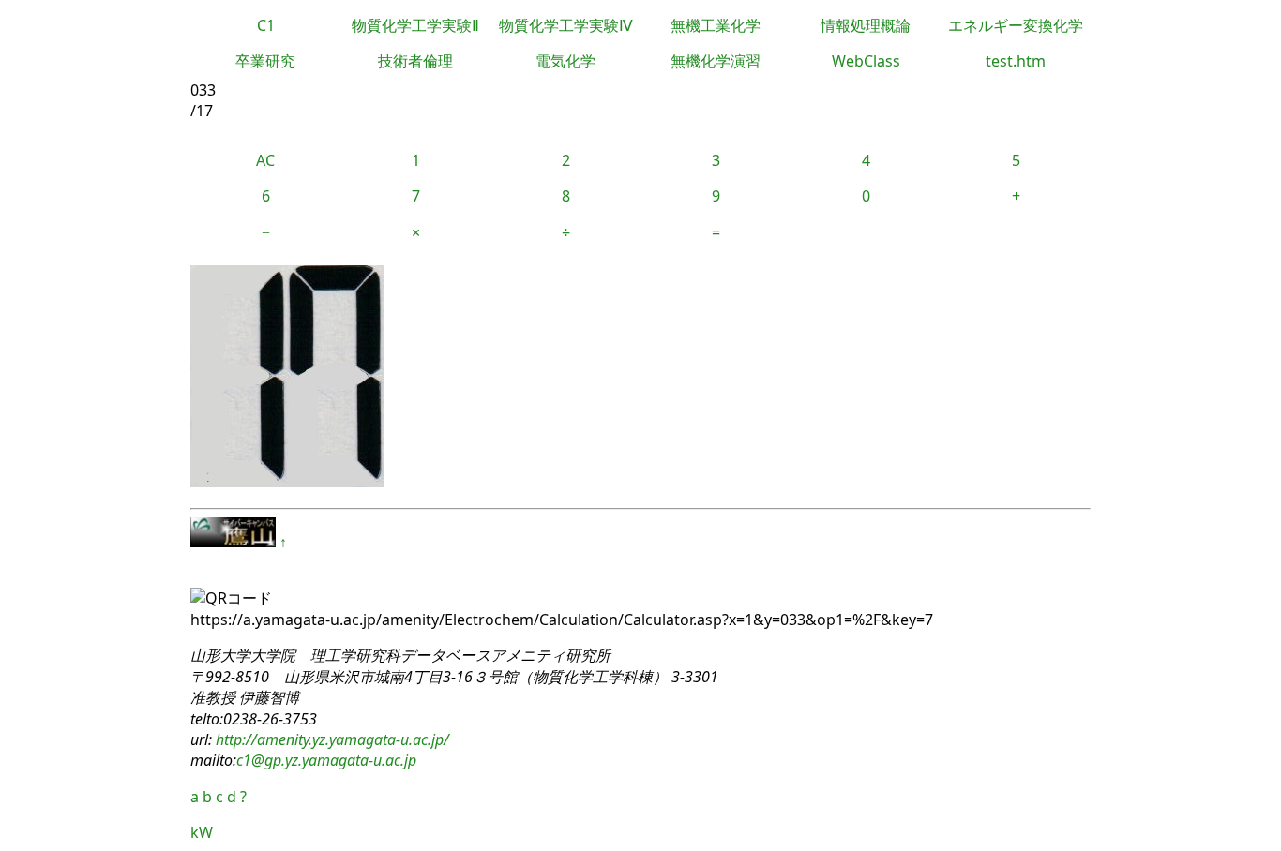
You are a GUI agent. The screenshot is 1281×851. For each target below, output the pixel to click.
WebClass (866, 61)
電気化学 (565, 61)
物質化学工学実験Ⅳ (566, 25)
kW (201, 832)
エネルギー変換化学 (1015, 25)
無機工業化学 (716, 25)
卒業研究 (265, 61)
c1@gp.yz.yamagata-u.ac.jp (326, 760)
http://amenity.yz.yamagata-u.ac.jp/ (330, 739)
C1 (266, 25)
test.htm (1016, 61)
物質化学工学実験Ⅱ (415, 25)
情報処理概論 (866, 25)
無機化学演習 (716, 61)
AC (265, 160)
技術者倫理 (415, 61)
